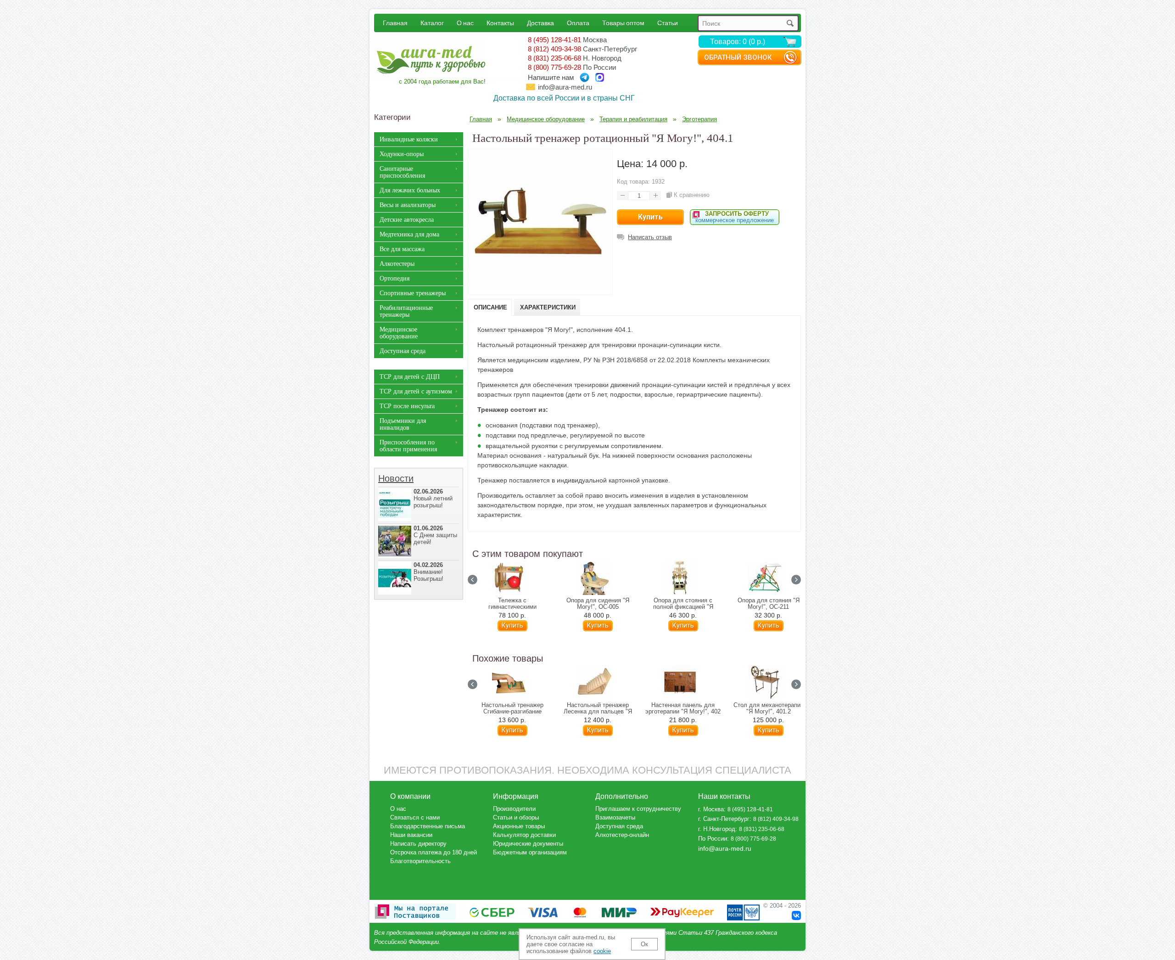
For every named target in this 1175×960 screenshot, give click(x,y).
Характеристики (548, 307)
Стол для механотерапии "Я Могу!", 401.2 (768, 708)
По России (712, 838)
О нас (465, 23)
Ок (644, 944)
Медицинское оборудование (399, 333)
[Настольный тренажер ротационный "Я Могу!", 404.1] (540, 288)
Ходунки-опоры (402, 154)
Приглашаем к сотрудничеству (638, 808)
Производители (514, 808)
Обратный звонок (738, 57)
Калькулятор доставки (524, 834)
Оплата (578, 23)
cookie (602, 951)
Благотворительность (420, 861)
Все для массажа (402, 249)
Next (796, 579)
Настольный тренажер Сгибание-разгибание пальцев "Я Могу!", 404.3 (512, 711)
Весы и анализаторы (408, 205)
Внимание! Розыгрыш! (428, 571)
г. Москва (711, 809)
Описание (490, 307)
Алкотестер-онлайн (622, 834)
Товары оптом (623, 23)
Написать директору (418, 843)
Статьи (667, 23)
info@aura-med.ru (565, 87)
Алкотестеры (397, 263)
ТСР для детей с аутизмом (416, 391)
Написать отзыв (650, 237)
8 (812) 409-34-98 (554, 49)
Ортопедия (394, 278)
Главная (395, 23)
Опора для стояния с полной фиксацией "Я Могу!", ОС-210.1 (683, 607)
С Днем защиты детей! (435, 535)
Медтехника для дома (409, 234)
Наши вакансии (411, 834)
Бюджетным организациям (530, 852)
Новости (396, 478)
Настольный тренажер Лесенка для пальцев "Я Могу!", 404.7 (598, 711)
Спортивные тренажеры (413, 293)
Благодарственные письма (427, 826)
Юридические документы (528, 843)
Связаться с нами (415, 817)
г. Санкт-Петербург (724, 818)
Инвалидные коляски (409, 139)
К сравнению (692, 194)
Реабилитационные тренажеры (406, 311)
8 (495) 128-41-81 (554, 40)
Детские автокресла (407, 219)
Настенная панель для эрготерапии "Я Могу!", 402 (683, 708)
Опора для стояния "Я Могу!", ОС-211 (769, 603)
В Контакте (796, 915)
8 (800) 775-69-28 (554, 67)
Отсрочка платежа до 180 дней (433, 852)
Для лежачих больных (410, 190)
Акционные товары (519, 826)
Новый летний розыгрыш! (433, 498)
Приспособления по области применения (408, 446)
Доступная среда (402, 351)
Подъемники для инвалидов (403, 424)
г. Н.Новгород (716, 828)
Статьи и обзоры (516, 817)
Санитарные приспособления (402, 172)
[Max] (599, 77)
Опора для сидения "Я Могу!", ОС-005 (597, 603)
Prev (472, 579)
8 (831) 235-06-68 (554, 58)
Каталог (432, 23)
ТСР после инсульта (407, 406)
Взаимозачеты (615, 817)
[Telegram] (584, 77)
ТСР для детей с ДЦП (410, 376)
